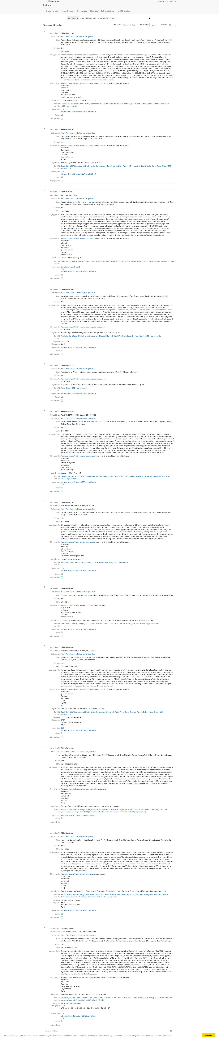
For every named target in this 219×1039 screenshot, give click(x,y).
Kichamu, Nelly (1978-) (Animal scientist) (119, 336)
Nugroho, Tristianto (152, 104)
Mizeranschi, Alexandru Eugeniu (72, 104)
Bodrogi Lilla (110, 712)
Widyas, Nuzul (140, 104)
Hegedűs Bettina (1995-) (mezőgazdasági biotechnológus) (82, 476)
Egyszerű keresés (52, 11)
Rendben (208, 1035)
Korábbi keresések (123, 11)
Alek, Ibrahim (84, 336)
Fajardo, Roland (142, 712)
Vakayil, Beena (86, 562)
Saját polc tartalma (107, 11)
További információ (163, 1035)
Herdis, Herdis (90, 104)
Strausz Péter (75, 562)
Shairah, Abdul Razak (97, 336)
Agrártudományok (67, 83)
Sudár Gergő (151, 166)
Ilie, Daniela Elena (79, 998)
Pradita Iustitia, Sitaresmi (70, 336)
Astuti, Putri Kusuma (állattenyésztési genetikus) (78, 36)
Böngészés (94, 11)
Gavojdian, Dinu (66, 998)
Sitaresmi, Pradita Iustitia (104, 104)
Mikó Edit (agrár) (112, 166)
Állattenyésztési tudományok (84, 83)
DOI (62, 109)
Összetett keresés (67, 11)
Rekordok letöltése (52, 1031)
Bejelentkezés (163, 1)
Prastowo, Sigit (129, 104)
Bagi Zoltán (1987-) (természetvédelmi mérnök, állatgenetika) (83, 166)
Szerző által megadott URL (70, 267)
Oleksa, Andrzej (109, 476)
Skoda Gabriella (130, 712)
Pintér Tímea (119, 712)
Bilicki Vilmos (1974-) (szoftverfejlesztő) (132, 166)
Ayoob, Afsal (65, 562)
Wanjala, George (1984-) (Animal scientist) (87, 261)
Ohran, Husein (139, 809)
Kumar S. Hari (97, 562)
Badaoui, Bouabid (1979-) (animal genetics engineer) (134, 894)
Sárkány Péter (66, 261)
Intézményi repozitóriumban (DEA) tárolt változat (78, 111)
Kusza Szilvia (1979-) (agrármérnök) (160, 261)
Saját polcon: (55, 118)
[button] (172, 25)
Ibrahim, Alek (118, 104)
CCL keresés (82, 11)
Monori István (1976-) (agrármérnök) (130, 998)
